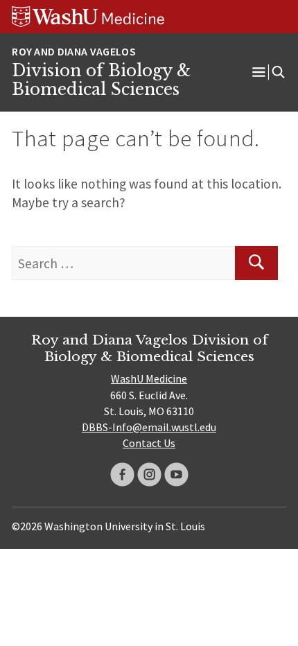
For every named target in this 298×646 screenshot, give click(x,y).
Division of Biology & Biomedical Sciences (101, 80)
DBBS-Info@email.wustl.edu (149, 427)
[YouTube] (176, 474)
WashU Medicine (149, 378)
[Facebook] (122, 474)
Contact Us (149, 443)
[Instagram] (149, 474)
